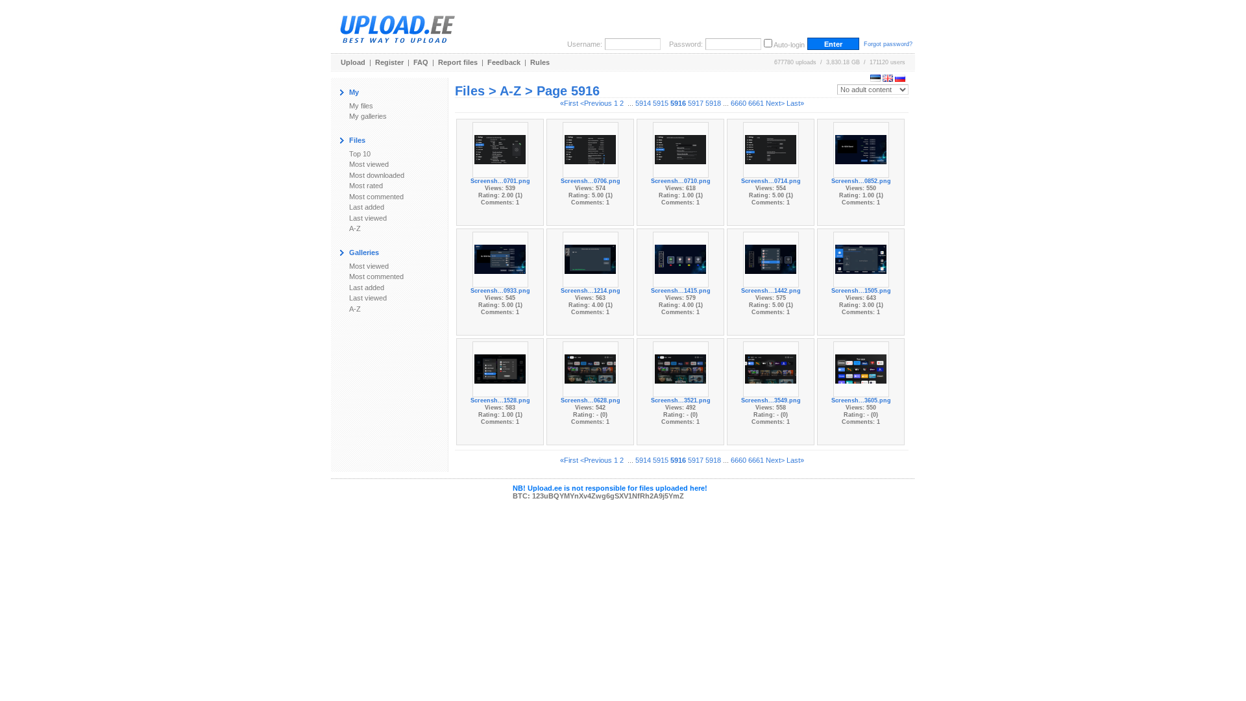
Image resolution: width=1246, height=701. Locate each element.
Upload (353, 62)
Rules (540, 62)
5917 (695, 103)
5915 (660, 103)
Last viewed (368, 218)
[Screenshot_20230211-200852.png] (861, 149)
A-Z (355, 228)
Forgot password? (888, 44)
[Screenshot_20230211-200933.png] (500, 258)
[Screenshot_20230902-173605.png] (861, 368)
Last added (366, 207)
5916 (678, 103)
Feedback (503, 62)
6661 (756, 103)
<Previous (596, 103)
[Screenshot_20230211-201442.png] (771, 258)
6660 (738, 103)
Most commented (376, 197)
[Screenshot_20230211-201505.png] (861, 258)
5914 (643, 103)
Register (389, 62)
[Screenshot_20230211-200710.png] (681, 149)
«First (569, 103)
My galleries (368, 116)
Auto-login (789, 45)
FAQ (420, 62)
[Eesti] (875, 79)
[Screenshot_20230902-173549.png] (771, 368)
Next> (775, 103)
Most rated (366, 186)
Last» (795, 103)
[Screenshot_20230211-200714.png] (771, 149)
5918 (713, 103)
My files (361, 106)
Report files (458, 62)
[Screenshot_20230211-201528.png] (500, 368)
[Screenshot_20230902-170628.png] (591, 368)
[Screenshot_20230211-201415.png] (681, 258)
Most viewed (369, 164)
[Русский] (900, 79)
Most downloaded (376, 175)
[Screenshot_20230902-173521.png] (681, 368)
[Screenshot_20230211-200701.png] (500, 149)
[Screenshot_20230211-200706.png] (591, 149)
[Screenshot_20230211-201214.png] (591, 258)
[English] (888, 79)
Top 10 (360, 154)
